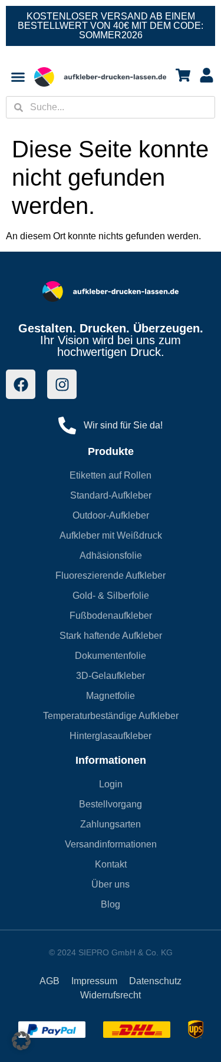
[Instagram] (62, 384)
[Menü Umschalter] (18, 77)
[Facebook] (20, 384)
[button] (21, 1041)
